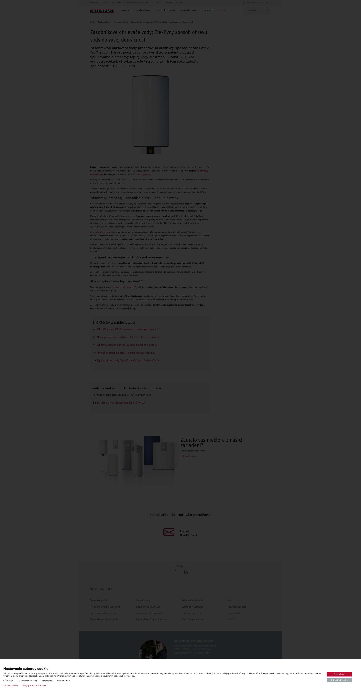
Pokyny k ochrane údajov (34, 685)
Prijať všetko (339, 674)
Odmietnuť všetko (339, 680)
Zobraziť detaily (10, 685)
